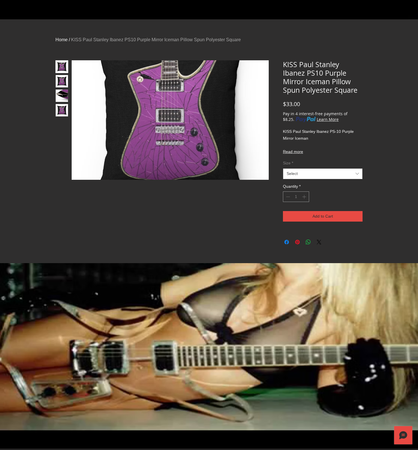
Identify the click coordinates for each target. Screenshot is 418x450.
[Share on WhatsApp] (308, 242)
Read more (293, 151)
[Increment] (304, 197)
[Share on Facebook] (286, 242)
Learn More (328, 119)
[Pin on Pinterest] (297, 242)
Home (61, 39)
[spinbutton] (296, 197)
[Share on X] (319, 242)
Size (288, 163)
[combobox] (323, 173)
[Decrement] (287, 197)
